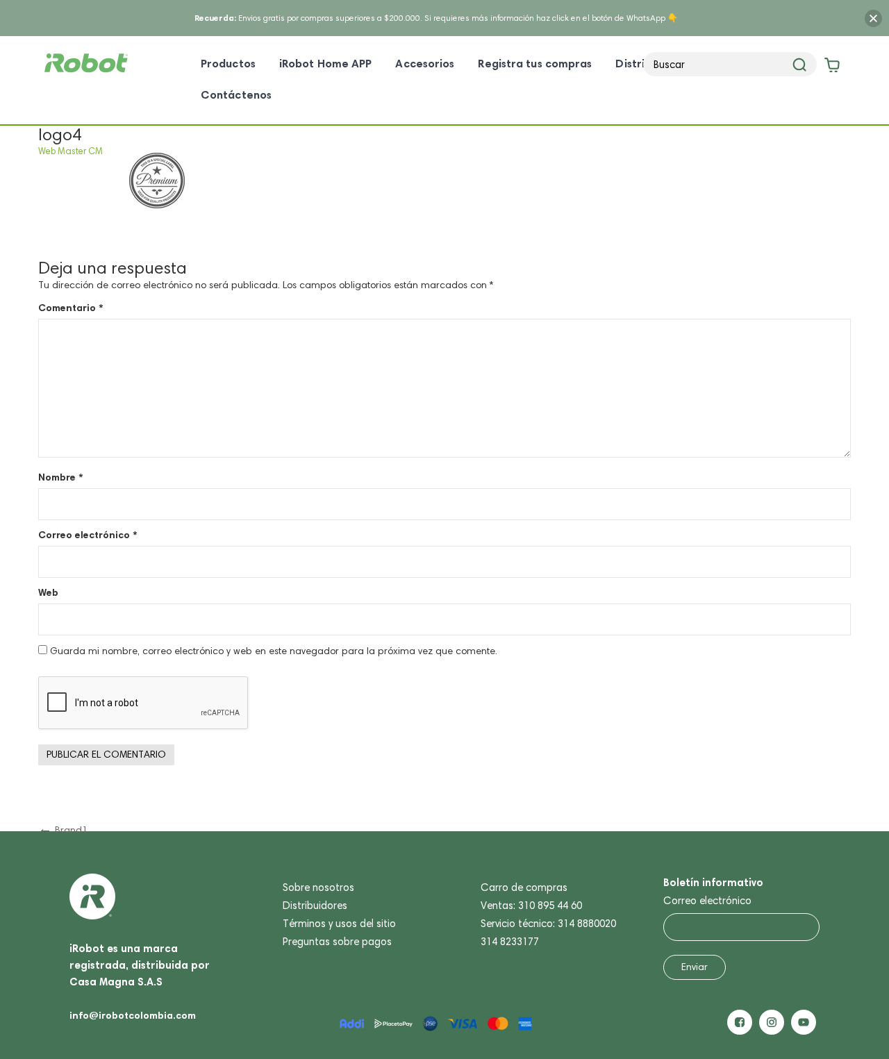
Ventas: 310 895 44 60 (531, 905)
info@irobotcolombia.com (132, 1015)
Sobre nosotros (318, 887)
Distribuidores (315, 905)
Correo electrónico (87, 534)
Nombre (60, 477)
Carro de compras (524, 887)
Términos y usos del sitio (339, 923)
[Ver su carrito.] (831, 67)
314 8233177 (510, 941)
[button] (848, 1017)
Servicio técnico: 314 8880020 (548, 923)
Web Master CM (70, 151)
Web (48, 592)
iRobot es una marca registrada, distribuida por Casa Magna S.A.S (139, 965)
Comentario (70, 307)
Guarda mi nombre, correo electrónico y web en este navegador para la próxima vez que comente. (273, 651)
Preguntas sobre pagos (337, 941)
